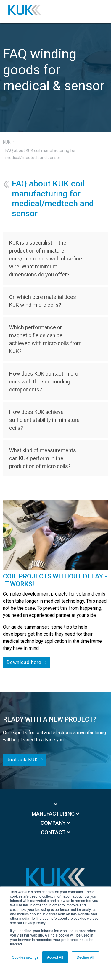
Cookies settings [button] (25, 957)
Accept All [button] (55, 957)
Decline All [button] (85, 957)
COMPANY (54, 823)
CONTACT (54, 832)
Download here (24, 662)
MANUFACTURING (54, 814)
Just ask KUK (22, 760)
